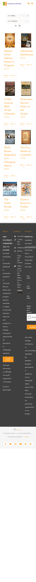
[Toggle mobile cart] (28, 3)
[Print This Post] (18, 429)
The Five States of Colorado (25, 151)
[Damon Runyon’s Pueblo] (26, 189)
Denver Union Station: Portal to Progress (9, 58)
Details (14, 75)
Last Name (29, 287)
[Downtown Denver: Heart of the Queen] (26, 89)
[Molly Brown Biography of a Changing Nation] (10, 137)
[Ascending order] (27, 16)
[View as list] (19, 26)
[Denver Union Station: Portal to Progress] (10, 40)
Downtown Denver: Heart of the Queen (26, 106)
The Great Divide (8, 203)
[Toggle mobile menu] (32, 3)
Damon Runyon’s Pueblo (25, 203)
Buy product (24, 217)
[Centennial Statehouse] (26, 40)
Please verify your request (29, 309)
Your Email (29, 297)
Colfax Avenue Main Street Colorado (9, 106)
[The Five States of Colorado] (26, 137)
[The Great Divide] (10, 189)
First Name (29, 277)
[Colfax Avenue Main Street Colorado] (10, 89)
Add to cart (7, 76)
